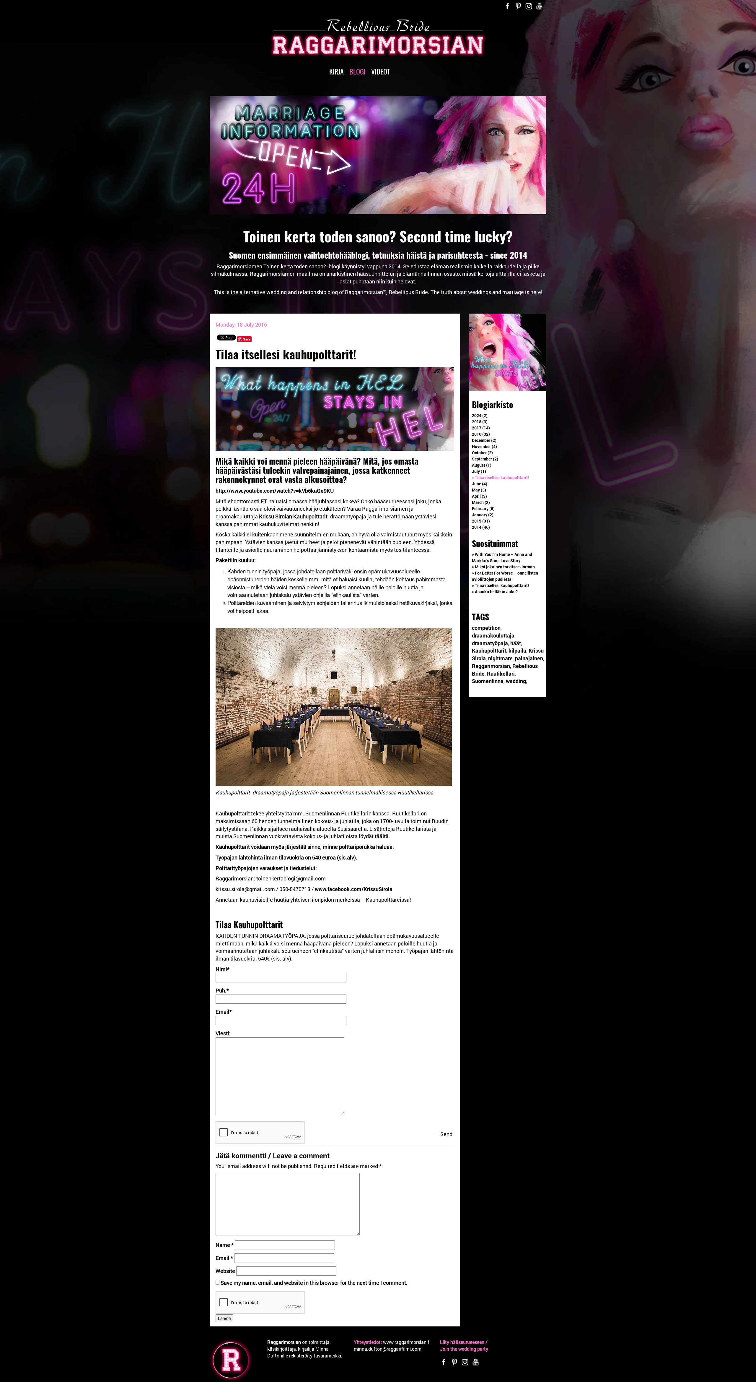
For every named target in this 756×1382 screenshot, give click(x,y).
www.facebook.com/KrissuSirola (353, 889)
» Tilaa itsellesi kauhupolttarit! (500, 477)
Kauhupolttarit (489, 650)
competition (486, 627)
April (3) (479, 496)
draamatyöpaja (490, 643)
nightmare (500, 658)
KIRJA (336, 71)
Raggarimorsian (491, 665)
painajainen (529, 658)
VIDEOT (380, 71)
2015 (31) (481, 521)
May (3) (479, 490)
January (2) (482, 515)
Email (224, 1257)
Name (225, 1244)
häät (515, 643)
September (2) (485, 459)
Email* (224, 1011)
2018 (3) (480, 421)
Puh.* (222, 990)
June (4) (479, 483)
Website (225, 1270)
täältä (382, 836)
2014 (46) (481, 527)
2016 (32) (481, 434)
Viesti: (223, 1033)
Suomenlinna (488, 680)
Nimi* (222, 969)
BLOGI (357, 71)
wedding (516, 680)
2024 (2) (480, 415)
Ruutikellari (501, 673)
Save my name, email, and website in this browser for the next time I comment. (314, 1282)
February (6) (483, 508)
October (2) (482, 452)
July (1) (479, 471)
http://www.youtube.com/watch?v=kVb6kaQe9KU (275, 490)
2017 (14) (481, 428)
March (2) (481, 502)
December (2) (484, 440)
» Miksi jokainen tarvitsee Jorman (503, 567)
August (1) (481, 465)
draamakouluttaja (493, 635)
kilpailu (517, 650)
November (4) (484, 446)
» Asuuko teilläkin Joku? (495, 591)
